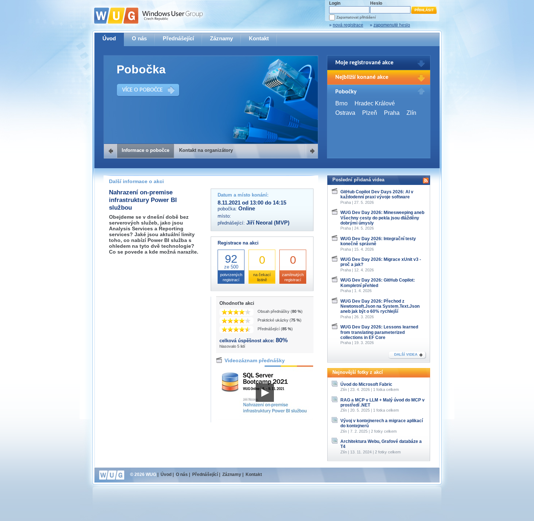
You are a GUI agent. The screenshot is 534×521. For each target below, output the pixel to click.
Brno (341, 103)
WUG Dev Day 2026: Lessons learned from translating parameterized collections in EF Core (379, 332)
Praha (392, 113)
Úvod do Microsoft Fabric (366, 384)
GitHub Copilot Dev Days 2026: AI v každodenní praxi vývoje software (376, 194)
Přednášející (178, 38)
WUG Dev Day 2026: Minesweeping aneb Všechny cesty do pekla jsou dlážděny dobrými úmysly (382, 218)
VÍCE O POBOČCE (142, 90)
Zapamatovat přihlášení (356, 17)
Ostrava (345, 113)
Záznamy (221, 38)
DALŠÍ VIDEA (405, 354)
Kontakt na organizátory (206, 150)
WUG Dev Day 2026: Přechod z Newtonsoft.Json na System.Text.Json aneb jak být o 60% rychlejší (380, 306)
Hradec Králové (375, 103)
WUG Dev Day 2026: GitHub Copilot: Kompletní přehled (377, 283)
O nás (139, 38)
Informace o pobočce (145, 150)
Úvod (109, 38)
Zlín (411, 113)
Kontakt (259, 38)
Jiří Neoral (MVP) (268, 223)
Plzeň (369, 113)
